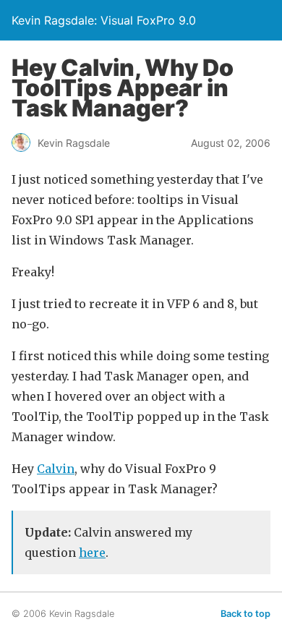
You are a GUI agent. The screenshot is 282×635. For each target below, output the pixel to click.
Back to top (245, 613)
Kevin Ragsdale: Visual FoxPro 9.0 (104, 20)
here (92, 552)
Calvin (55, 468)
